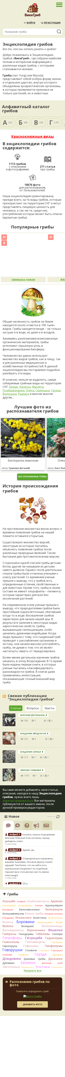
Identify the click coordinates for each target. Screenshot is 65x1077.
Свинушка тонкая (23, 279)
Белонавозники (29, 909)
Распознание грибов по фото (30, 983)
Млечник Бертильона (32, 715)
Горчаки (44, 950)
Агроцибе (8, 901)
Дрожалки (55, 959)
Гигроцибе (33, 938)
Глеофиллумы (54, 946)
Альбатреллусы (38, 901)
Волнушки (10, 394)
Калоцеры (57, 967)
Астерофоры (25, 905)
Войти (31, 22)
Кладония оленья (30, 752)
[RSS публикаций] (4, 696)
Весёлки (7, 926)
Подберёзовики (13, 390)
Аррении (57, 901)
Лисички (25, 387)
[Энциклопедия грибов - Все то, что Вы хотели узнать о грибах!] (32, 11)
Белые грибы (34, 913)
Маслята (38, 387)
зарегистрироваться (18, 800)
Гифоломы (31, 946)
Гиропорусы (9, 946)
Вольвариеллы (13, 930)
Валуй (59, 922)
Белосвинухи (54, 909)
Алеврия (21, 901)
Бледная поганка (54, 913)
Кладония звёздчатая (33, 733)
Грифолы (23, 954)
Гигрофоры (12, 937)
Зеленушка (27, 967)
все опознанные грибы (32, 476)
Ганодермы (26, 934)
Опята (30, 390)
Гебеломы (43, 934)
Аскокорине (9, 905)
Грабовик (7, 954)
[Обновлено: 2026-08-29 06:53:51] (58, 816)
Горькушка (57, 950)
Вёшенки (55, 930)
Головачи (31, 950)
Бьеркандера (45, 922)
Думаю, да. (28, 849)
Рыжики (23, 394)
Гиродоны (57, 942)
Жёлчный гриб (52, 963)
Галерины (9, 934)
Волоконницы (52, 926)
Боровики (25, 921)
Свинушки (43, 390)
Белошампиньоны (13, 913)
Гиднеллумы (54, 938)
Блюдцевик (8, 917)
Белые (13, 387)
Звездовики (11, 967)
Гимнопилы (10, 942)
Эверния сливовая (30, 770)
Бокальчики (23, 917)
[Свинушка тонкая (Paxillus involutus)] (23, 255)
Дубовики (8, 963)
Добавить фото (32, 1004)
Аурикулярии (54, 905)
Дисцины (58, 954)
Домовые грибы (34, 958)
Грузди (55, 390)
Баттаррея (7, 909)
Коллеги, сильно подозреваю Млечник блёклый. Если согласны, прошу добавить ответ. (30, 838)
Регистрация (52, 22)
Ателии (39, 905)
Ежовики (28, 962)
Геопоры (57, 934)
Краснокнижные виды (32, 136)
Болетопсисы (55, 917)
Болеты (7, 922)
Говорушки (12, 949)
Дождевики (11, 958)
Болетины (39, 917)
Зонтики (42, 967)
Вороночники (36, 930)
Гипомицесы (35, 942)
